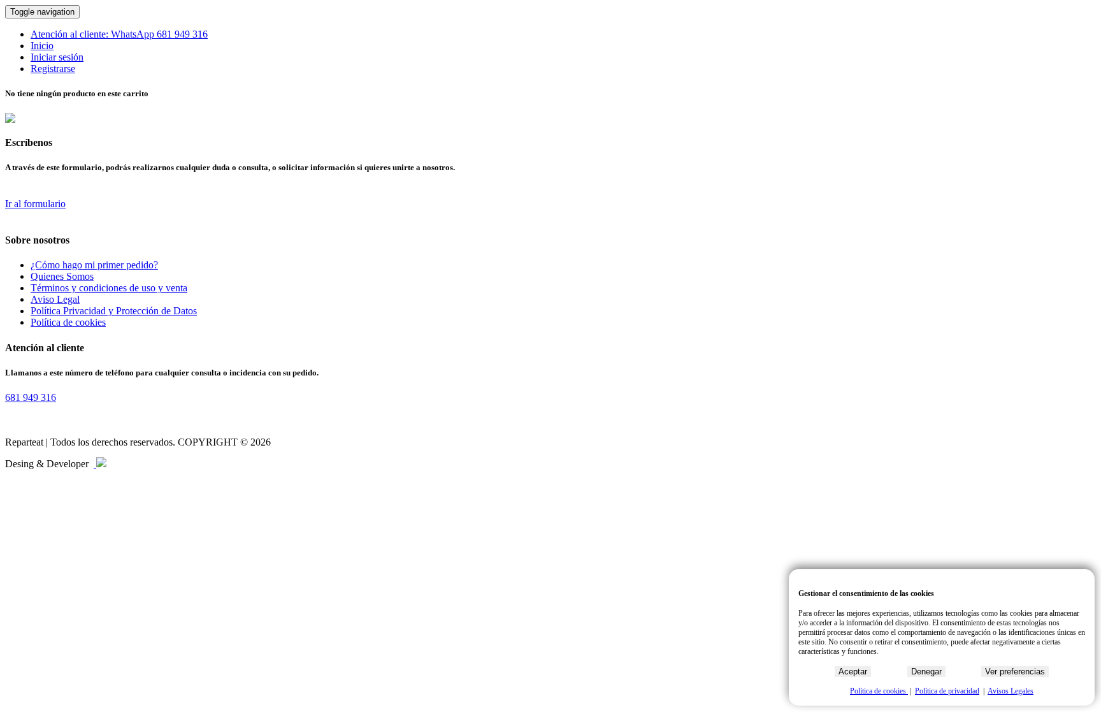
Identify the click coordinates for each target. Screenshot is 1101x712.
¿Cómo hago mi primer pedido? (94, 264)
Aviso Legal (55, 299)
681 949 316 (182, 34)
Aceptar (852, 671)
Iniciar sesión (57, 57)
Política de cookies (68, 322)
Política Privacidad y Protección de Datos (114, 310)
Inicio (42, 45)
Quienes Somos (62, 276)
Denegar (926, 671)
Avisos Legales (1010, 691)
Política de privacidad (947, 691)
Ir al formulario (35, 203)
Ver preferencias (1015, 671)
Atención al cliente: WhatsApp (94, 34)
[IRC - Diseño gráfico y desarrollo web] (100, 463)
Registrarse (53, 68)
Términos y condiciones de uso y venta (109, 287)
